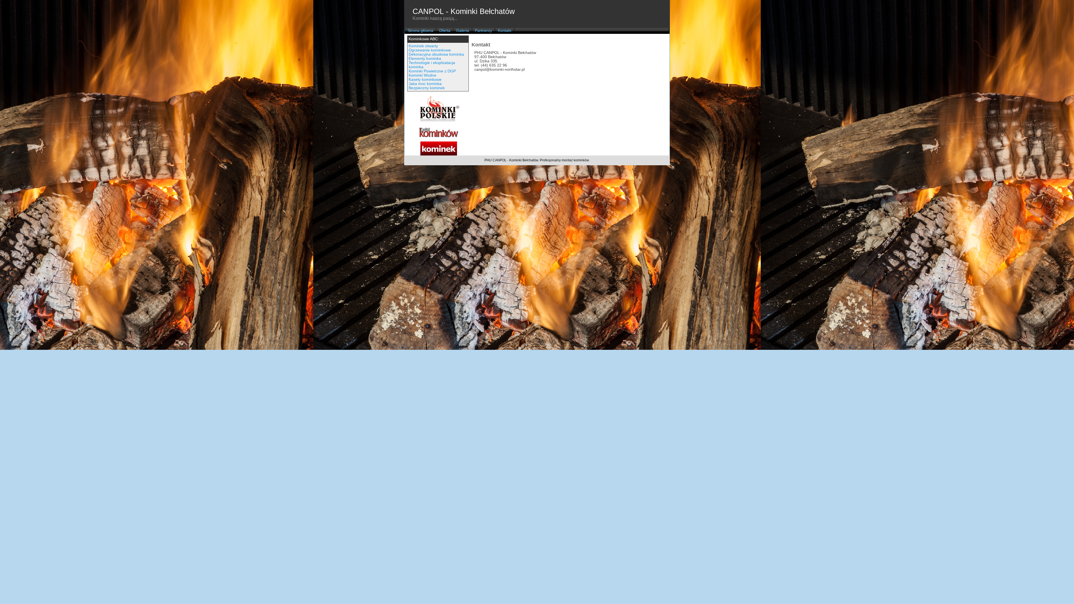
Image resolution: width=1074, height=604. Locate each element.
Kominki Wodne (422, 75)
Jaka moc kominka (425, 84)
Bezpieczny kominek (427, 88)
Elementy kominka (425, 58)
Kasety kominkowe (425, 79)
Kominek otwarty (423, 46)
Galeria (462, 31)
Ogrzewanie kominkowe (430, 50)
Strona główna (420, 31)
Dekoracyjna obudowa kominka (436, 54)
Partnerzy (483, 31)
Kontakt (504, 31)
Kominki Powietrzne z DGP (432, 71)
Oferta (444, 31)
